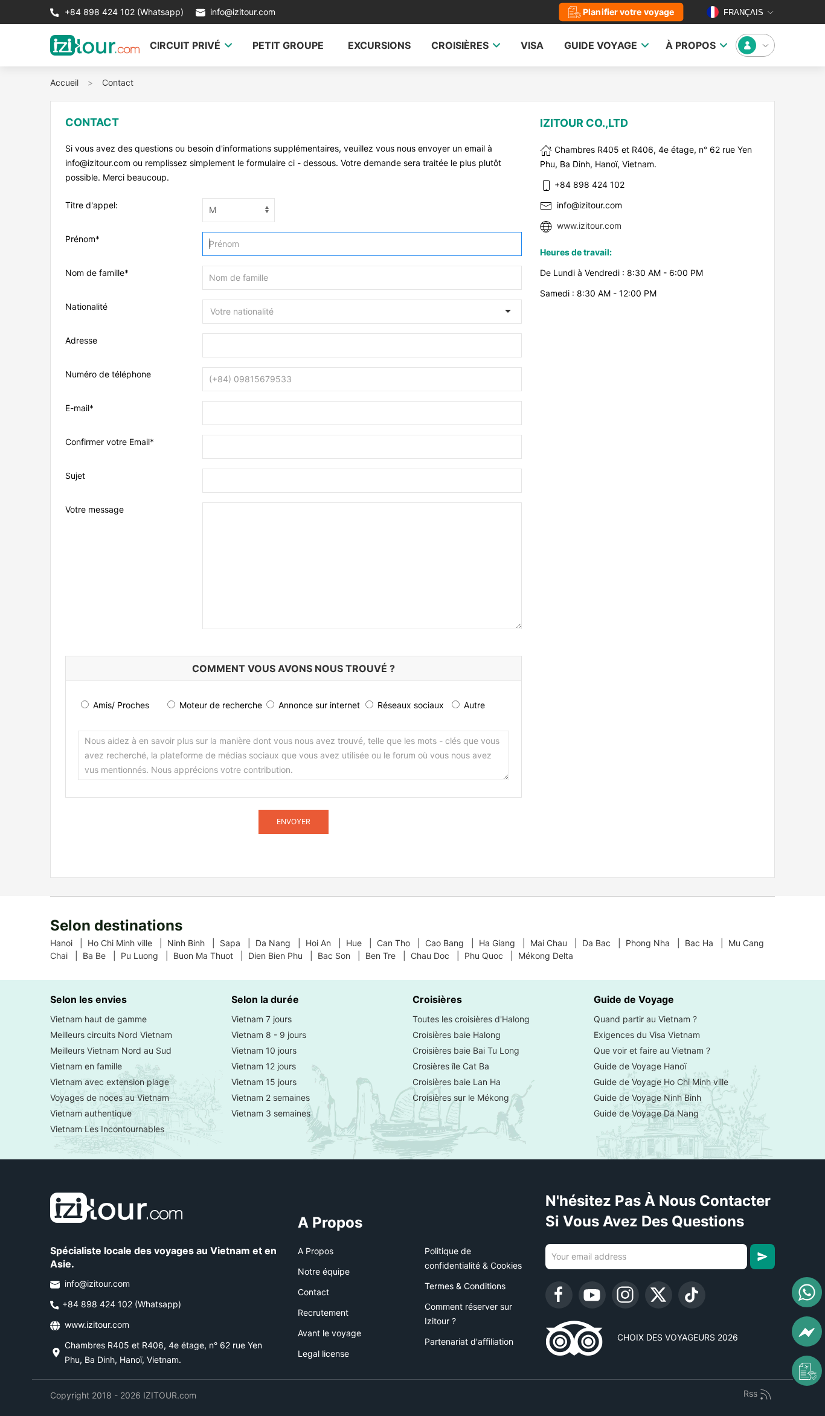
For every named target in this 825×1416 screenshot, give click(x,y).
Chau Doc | (437, 955)
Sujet (75, 475)
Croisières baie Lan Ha (456, 1082)
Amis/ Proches (120, 705)
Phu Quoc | (491, 955)
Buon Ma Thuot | (210, 955)
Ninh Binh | (193, 943)
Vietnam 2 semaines (270, 1097)
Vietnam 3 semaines (270, 1113)
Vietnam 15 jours (264, 1082)
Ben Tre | (388, 955)
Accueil (64, 82)
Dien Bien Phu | (283, 955)
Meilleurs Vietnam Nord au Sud (111, 1050)
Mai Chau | (556, 943)
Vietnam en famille (86, 1066)
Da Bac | (604, 943)
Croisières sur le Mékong (460, 1097)
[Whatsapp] (807, 1292)
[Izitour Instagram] (625, 1295)
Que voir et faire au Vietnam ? (652, 1050)
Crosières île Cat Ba (450, 1066)
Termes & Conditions (465, 1286)
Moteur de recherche (219, 705)
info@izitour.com (242, 12)
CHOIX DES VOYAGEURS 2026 (670, 1337)
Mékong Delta (550, 955)
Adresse (81, 340)
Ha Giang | (504, 943)
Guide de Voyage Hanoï (640, 1066)
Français (742, 12)
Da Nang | (280, 943)
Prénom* (82, 239)
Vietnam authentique (91, 1113)
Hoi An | (326, 943)
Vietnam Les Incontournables (107, 1129)
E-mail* (79, 408)
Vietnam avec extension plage (109, 1082)
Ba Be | (102, 955)
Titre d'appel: (91, 205)
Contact (117, 82)
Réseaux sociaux (409, 705)
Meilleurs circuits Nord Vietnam (111, 1035)
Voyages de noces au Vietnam (109, 1097)
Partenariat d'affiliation (469, 1341)
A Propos (315, 1251)
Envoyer (293, 821)
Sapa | (237, 943)
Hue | (361, 943)
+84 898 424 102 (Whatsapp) (123, 12)
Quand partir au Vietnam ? (645, 1019)
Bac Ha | (706, 943)
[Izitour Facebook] (559, 1295)
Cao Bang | (452, 943)
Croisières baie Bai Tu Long (465, 1050)
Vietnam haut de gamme (98, 1019)
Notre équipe (324, 1271)
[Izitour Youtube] (592, 1295)
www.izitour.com (589, 225)
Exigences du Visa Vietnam (647, 1035)
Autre (473, 705)
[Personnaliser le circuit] (807, 1371)
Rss (751, 1393)
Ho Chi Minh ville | (127, 943)
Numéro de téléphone (108, 374)
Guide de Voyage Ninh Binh (647, 1097)
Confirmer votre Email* (109, 442)
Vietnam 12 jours (263, 1066)
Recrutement (323, 1312)
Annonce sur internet (318, 705)
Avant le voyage (329, 1333)
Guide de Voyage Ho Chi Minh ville (661, 1082)
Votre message (94, 509)
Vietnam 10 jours (264, 1050)
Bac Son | (341, 955)
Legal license (323, 1353)
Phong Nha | (655, 943)
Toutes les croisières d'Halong (471, 1019)
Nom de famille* (97, 273)
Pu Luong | (147, 955)
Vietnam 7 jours (261, 1019)
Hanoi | (69, 943)
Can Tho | (401, 943)
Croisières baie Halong (456, 1035)
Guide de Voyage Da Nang (646, 1113)
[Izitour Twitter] (658, 1295)
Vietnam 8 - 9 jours (268, 1035)
